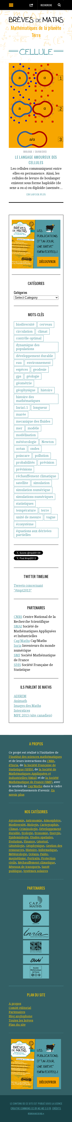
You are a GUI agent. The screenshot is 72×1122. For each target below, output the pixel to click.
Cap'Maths (22, 641)
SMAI (18, 626)
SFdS (17, 665)
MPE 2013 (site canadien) (33, 715)
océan (20, 449)
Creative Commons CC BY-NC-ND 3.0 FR (31, 1108)
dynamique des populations (27, 347)
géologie (32, 376)
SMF (17, 655)
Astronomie (34, 820)
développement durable (34, 356)
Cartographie (49, 824)
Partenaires (17, 1012)
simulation (41, 483)
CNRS (18, 617)
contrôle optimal (28, 338)
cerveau (46, 324)
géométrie (24, 383)
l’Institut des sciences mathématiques (35, 756)
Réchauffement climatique (36, 862)
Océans (34, 854)
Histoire (31, 850)
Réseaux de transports (24, 866)
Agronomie (16, 820)
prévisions (24, 469)
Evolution (15, 841)
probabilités (25, 462)
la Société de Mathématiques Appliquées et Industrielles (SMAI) (32, 773)
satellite (22, 483)
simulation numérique (33, 490)
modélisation (26, 435)
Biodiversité (17, 824)
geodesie (39, 369)
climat (42, 331)
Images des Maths (27, 706)
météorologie (26, 442)
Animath (20, 701)
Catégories (20, 292)
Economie (41, 833)
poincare (23, 456)
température (26, 510)
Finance (29, 841)
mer (19, 428)
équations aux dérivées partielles (33, 533)
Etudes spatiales (41, 837)
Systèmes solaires (35, 871)
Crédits (56, 1108)
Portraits (33, 858)
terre (45, 510)
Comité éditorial (20, 1007)
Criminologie (28, 828)
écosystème (25, 524)
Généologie (16, 845)
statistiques (24, 504)
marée (21, 414)
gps (18, 376)
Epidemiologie (19, 837)
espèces (22, 369)
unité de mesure (28, 517)
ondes (34, 449)
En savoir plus (36, 194)
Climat (13, 828)
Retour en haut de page (35, 1113)
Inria (17, 646)
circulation (24, 331)
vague (50, 517)
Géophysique (35, 845)
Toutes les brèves (21, 1020)
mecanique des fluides (33, 421)
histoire (46, 390)
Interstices (22, 710)
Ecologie (27, 833)
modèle (33, 428)
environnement (39, 363)
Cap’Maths (35, 786)
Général (42, 841)
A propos (15, 1003)
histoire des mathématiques (28, 399)
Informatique (47, 850)
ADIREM (20, 696)
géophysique (25, 390)
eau (19, 363)
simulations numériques (34, 497)
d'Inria (13, 765)
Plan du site (17, 1024)
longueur (40, 408)
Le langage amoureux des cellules (36, 159)
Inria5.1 (22, 408)
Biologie (27, 151)
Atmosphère (52, 820)
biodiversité (25, 324)
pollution (42, 456)
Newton (48, 442)
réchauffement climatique (36, 476)
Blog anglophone (20, 1016)
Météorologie (18, 854)
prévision (47, 462)
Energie (55, 833)
